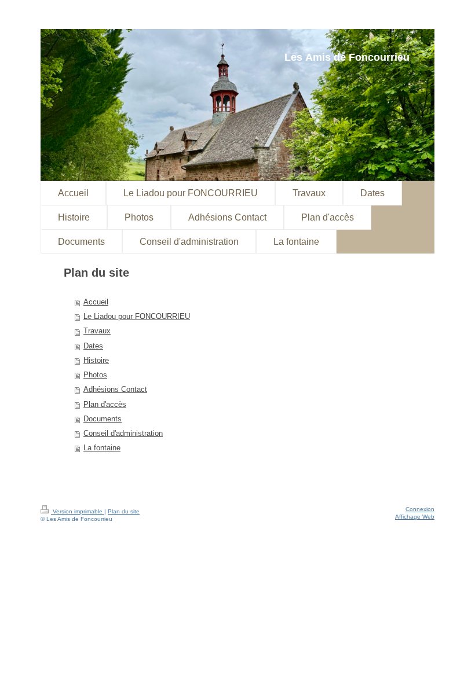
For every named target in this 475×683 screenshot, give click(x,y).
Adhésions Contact (115, 389)
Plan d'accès (104, 405)
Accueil (95, 302)
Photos (95, 375)
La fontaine (101, 448)
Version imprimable (77, 511)
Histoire (96, 361)
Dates (93, 346)
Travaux (97, 331)
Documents (102, 419)
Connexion (419, 509)
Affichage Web (414, 516)
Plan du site (124, 511)
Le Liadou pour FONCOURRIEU (136, 317)
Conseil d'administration (123, 433)
